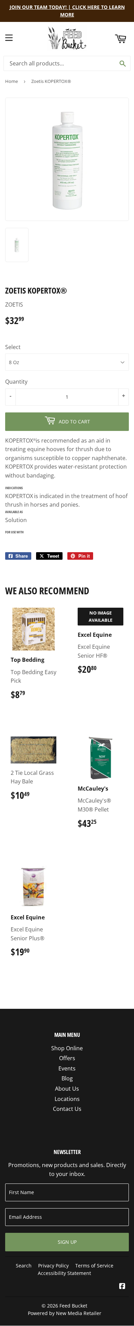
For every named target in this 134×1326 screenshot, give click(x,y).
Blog (67, 1078)
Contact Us (67, 1109)
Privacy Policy (53, 1265)
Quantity (16, 381)
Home (11, 81)
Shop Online (67, 1048)
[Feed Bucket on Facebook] (122, 1286)
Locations (67, 1099)
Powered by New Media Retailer (64, 1313)
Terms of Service (94, 1265)
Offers (67, 1058)
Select (13, 347)
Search (24, 1265)
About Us (67, 1088)
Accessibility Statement (64, 1273)
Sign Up (67, 1242)
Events (67, 1068)
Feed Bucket (73, 1305)
